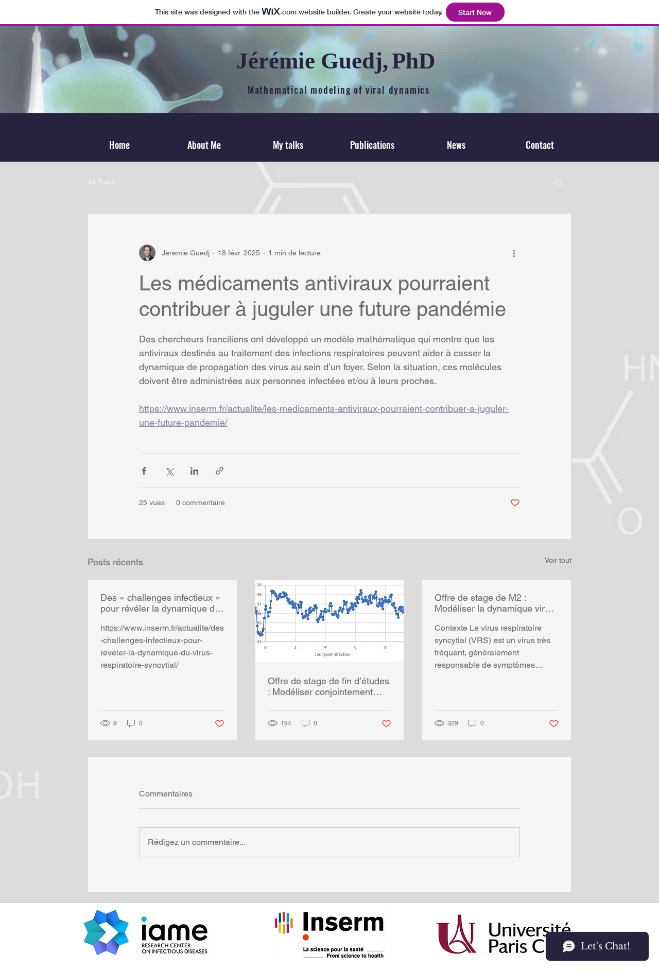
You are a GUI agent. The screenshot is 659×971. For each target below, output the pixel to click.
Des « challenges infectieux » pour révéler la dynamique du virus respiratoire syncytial (160, 603)
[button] (558, 182)
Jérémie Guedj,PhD (336, 61)
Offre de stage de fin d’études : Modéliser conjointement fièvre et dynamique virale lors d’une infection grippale (329, 686)
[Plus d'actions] (514, 253)
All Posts (101, 182)
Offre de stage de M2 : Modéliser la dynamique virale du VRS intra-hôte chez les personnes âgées (496, 603)
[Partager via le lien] (219, 471)
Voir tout (558, 560)
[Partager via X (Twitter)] (169, 471)
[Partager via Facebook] (144, 471)
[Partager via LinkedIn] (194, 471)
